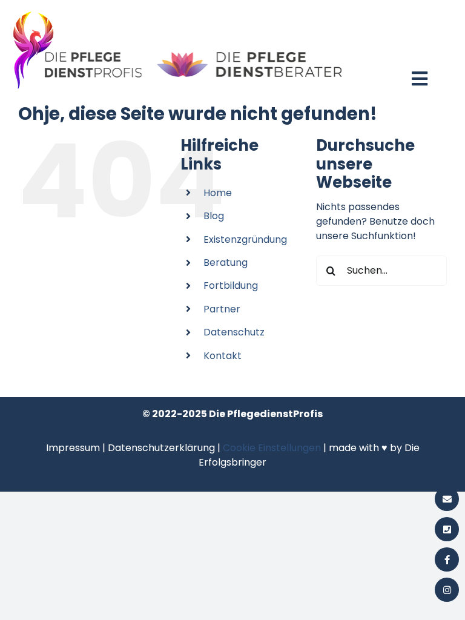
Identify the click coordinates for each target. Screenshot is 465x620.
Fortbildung (230, 285)
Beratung (225, 262)
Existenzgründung (245, 239)
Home (217, 193)
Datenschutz (234, 332)
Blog (213, 216)
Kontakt (222, 356)
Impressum (73, 448)
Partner (221, 309)
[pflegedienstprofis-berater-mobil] (177, 11)
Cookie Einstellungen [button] (272, 448)
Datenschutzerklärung (161, 448)
